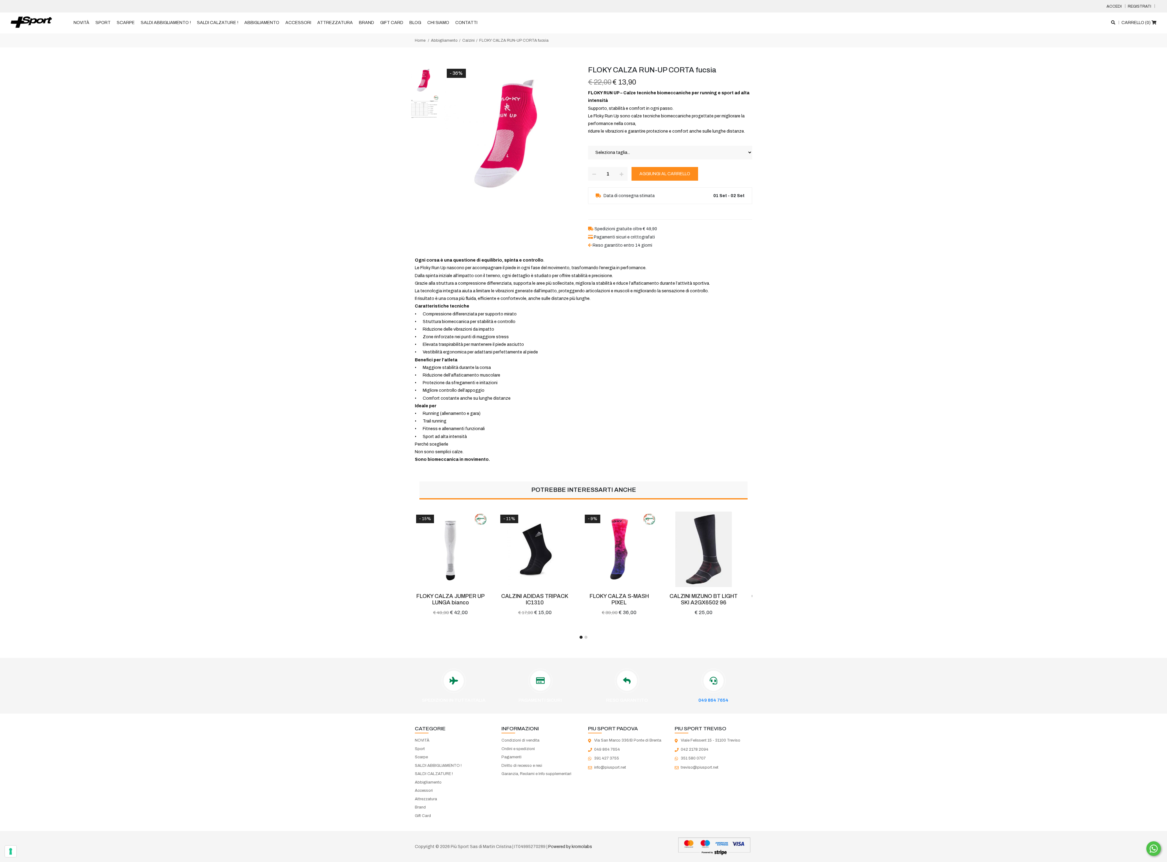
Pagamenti (511, 757)
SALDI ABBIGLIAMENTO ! (166, 22)
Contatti (466, 22)
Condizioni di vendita (520, 740)
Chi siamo (438, 22)
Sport (103, 22)
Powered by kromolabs (570, 846)
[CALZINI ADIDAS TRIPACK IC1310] (457, 549)
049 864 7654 (713, 700)
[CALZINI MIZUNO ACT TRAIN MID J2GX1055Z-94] (710, 549)
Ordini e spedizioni (518, 749)
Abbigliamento (261, 22)
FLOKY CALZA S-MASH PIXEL (541, 599)
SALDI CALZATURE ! (217, 22)
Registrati (1139, 6)
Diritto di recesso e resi (521, 765)
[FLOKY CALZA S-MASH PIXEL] (541, 549)
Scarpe (126, 22)
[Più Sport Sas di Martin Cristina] (31, 22)
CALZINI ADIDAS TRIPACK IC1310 (457, 599)
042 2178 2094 (694, 749)
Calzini (468, 40)
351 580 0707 (693, 758)
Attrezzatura (335, 22)
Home (420, 40)
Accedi (1114, 6)
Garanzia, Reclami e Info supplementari (536, 774)
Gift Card (391, 22)
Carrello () (1136, 22)
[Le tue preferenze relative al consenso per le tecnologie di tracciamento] (10, 851)
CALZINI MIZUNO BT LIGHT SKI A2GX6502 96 (626, 599)
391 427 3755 (606, 758)
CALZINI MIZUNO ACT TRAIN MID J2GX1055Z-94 (710, 599)
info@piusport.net (610, 767)
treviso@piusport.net (699, 767)
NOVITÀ (81, 22)
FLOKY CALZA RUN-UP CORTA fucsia (514, 40)
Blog (415, 22)
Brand (366, 22)
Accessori (298, 22)
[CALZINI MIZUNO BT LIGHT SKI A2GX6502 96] (625, 549)
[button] (581, 637)
